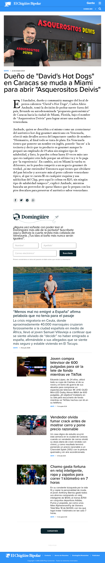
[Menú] (100, 3)
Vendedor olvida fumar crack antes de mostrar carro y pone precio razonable (68, 423)
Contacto (48, 555)
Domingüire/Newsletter (80, 555)
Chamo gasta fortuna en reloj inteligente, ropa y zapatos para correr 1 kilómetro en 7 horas (69, 474)
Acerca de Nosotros (62, 555)
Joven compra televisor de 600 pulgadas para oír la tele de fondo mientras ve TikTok (66, 366)
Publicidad (96, 555)
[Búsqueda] (100, 9)
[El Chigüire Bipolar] (22, 4)
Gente (91, 3)
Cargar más (52, 531)
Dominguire (87, 9)
